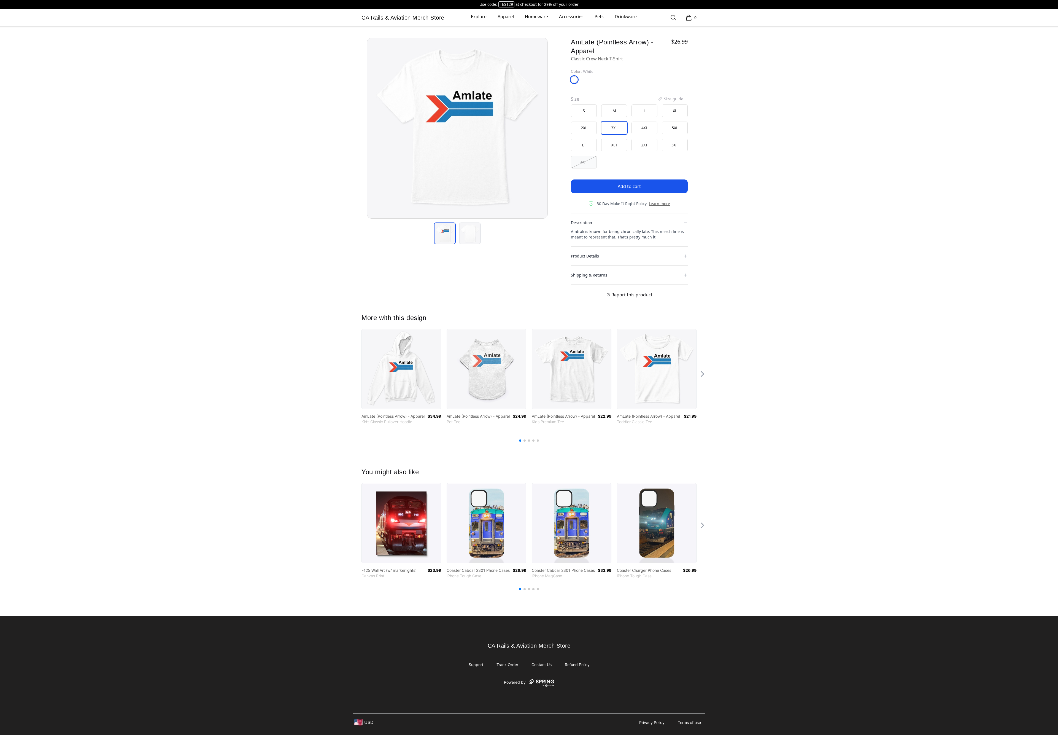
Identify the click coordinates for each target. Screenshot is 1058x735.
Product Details (585, 256)
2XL (584, 127)
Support (476, 664)
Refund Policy (577, 664)
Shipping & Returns (589, 275)
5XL (675, 127)
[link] (401, 369)
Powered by (515, 682)
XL (675, 110)
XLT (614, 144)
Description (581, 222)
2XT (644, 144)
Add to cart (629, 186)
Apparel (506, 17)
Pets (599, 17)
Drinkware (626, 17)
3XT (674, 144)
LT (584, 144)
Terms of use (689, 722)
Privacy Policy (652, 722)
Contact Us (541, 664)
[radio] (584, 110)
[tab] (444, 233)
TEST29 (506, 4)
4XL (644, 127)
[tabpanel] (457, 128)
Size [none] (575, 99)
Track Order (507, 664)
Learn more (659, 203)
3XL (614, 127)
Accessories (571, 17)
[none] (670, 99)
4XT (584, 162)
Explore (479, 17)
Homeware (536, 17)
